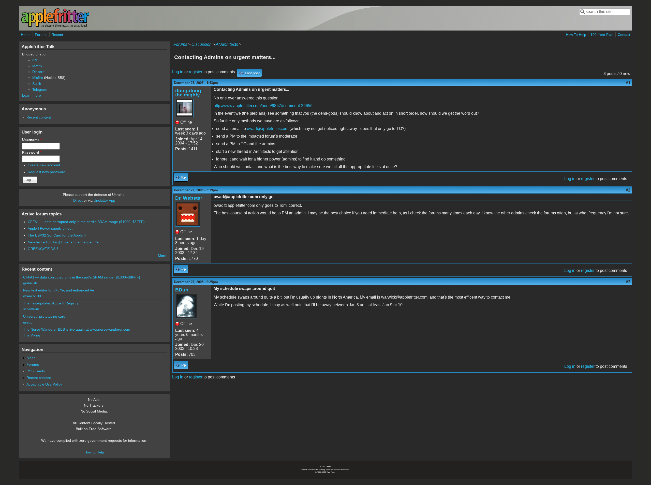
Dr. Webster (188, 198)
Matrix (37, 66)
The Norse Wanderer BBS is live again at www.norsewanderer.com (76, 329)
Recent (57, 35)
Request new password (46, 172)
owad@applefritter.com (267, 128)
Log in (177, 72)
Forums (41, 35)
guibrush (30, 283)
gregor (28, 322)
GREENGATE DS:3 (43, 249)
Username (32, 140)
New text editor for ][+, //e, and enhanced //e (63, 242)
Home (26, 35)
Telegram (39, 89)
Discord (38, 72)
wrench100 (32, 296)
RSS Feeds (35, 371)
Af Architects (227, 44)
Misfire (37, 78)
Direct (78, 200)
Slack (36, 84)
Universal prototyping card (44, 316)
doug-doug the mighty (188, 92)
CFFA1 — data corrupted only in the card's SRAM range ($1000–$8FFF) (86, 222)
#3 (628, 282)
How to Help (94, 452)
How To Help (576, 35)
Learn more (31, 95)
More (162, 256)
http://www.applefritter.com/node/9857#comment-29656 (263, 106)
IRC (35, 60)
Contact (624, 35)
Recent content (38, 117)
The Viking (31, 335)
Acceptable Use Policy (44, 384)
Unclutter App (104, 200)
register (195, 72)
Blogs (30, 358)
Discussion (201, 44)
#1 (628, 83)
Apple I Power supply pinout (50, 228)
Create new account (44, 165)
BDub (181, 289)
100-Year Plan (601, 35)
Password (31, 152)
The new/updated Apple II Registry (51, 303)
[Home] (55, 26)
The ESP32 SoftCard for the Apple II (57, 235)
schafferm (31, 309)
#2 (628, 190)
